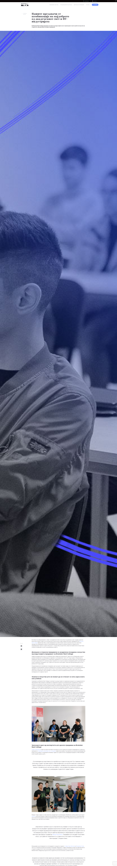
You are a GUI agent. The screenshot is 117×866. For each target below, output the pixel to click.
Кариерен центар (54, 4)
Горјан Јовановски (36, 749)
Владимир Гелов (80, 846)
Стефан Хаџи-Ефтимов (69, 846)
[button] (21, 646)
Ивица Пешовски (57, 834)
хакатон (33, 816)
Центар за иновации (79, 4)
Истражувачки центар (66, 4)
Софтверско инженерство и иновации (47, 751)
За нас (87, 4)
